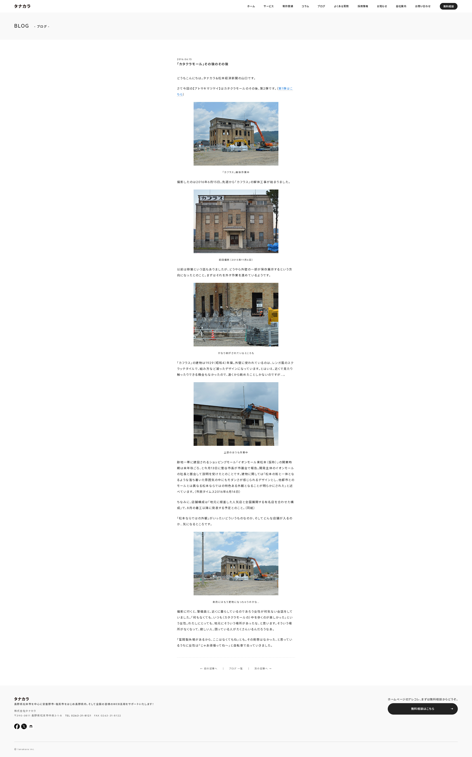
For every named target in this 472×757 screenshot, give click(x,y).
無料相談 (448, 6)
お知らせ (382, 6)
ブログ (321, 6)
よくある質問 (341, 6)
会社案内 (401, 6)
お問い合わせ (423, 6)
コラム (305, 6)
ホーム (251, 6)
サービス (269, 6)
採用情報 (363, 6)
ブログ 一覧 (236, 668)
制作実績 (287, 6)
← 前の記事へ (208, 668)
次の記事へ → (263, 668)
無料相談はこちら (423, 709)
